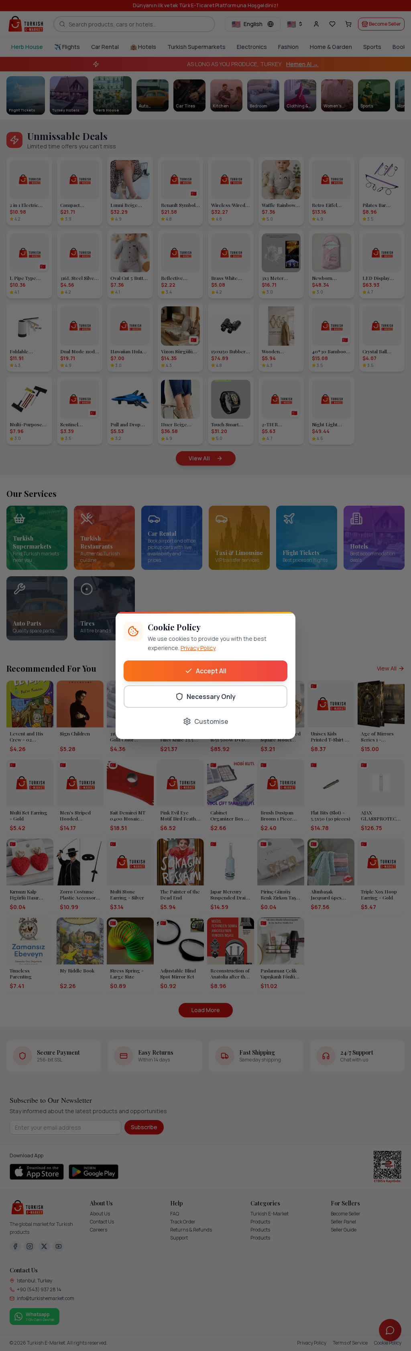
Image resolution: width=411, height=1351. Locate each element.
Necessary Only (211, 696)
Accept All (211, 670)
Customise (211, 721)
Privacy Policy (198, 648)
